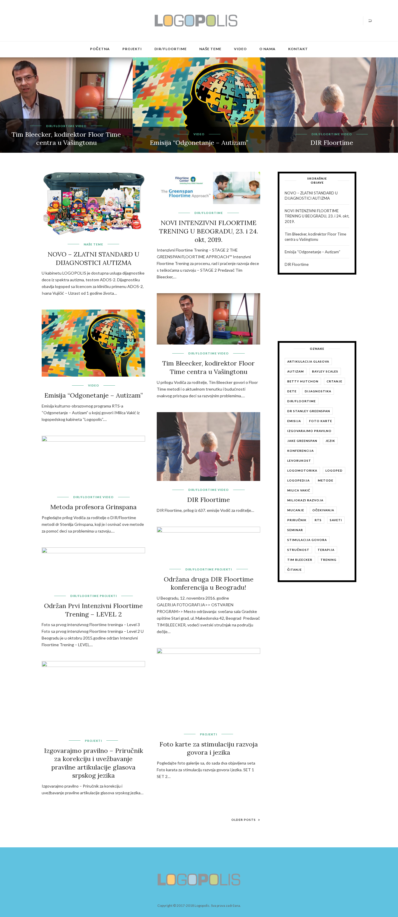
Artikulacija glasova (308, 361)
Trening (328, 559)
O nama (267, 49)
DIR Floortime (331, 142)
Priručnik (297, 520)
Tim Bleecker (299, 559)
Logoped (334, 470)
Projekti (132, 49)
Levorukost (299, 460)
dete (292, 391)
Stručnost (298, 549)
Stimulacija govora (307, 540)
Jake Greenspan (302, 440)
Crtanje (334, 381)
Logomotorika (302, 470)
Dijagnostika (318, 391)
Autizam (295, 371)
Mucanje (295, 510)
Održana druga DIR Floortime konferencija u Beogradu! (208, 583)
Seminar (295, 530)
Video (240, 49)
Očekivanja (323, 510)
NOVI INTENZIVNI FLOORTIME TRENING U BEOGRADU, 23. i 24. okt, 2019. (208, 231)
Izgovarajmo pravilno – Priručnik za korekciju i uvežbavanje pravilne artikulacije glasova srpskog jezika (93, 763)
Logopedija (298, 480)
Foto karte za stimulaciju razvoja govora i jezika (208, 748)
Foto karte (320, 421)
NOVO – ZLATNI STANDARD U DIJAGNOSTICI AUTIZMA (93, 258)
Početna (100, 49)
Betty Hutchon (302, 381)
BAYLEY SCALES (325, 371)
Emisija (294, 421)
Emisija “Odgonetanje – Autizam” (199, 142)
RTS (318, 520)
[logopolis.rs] (196, 20)
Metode (325, 480)
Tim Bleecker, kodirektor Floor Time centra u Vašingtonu (66, 138)
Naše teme (210, 49)
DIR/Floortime (170, 49)
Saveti (336, 520)
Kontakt (298, 49)
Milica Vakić (298, 490)
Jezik (330, 440)
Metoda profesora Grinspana (93, 507)
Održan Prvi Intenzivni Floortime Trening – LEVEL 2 (93, 610)
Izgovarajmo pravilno (309, 431)
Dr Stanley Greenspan (308, 411)
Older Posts (244, 819)
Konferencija (300, 450)
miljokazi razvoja (305, 500)
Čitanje (294, 569)
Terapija (326, 549)
